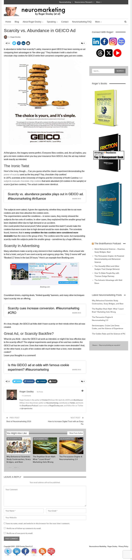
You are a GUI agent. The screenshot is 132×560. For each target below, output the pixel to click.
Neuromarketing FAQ (81, 22)
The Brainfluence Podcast (107, 243)
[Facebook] (25, 552)
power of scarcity (11, 174)
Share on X (76, 199)
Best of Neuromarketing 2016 (18, 421)
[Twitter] (8, 552)
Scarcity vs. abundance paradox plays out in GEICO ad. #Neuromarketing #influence (46, 196)
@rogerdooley (26, 408)
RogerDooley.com (56, 406)
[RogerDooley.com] (51, 552)
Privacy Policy (123, 546)
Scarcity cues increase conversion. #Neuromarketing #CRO (43, 310)
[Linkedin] (17, 552)
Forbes (72, 403)
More (98, 2)
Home (8, 22)
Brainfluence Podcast (30, 406)
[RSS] (42, 552)
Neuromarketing (65, 2)
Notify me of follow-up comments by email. (24, 528)
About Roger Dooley (32, 22)
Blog (17, 22)
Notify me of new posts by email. (20, 533)
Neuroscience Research (83, 2)
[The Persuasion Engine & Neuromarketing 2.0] (71, 445)
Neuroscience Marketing (97, 546)
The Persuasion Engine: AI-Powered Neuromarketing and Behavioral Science (109, 259)
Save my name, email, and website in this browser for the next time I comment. (38, 523)
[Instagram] (34, 552)
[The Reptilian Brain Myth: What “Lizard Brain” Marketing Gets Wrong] (45, 445)
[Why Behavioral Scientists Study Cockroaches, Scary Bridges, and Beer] (19, 445)
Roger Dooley (112, 546)
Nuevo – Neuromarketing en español (106, 345)
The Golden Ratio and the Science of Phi (108, 334)
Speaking (51, 22)
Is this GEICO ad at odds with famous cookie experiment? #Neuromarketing (38, 367)
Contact (64, 22)
